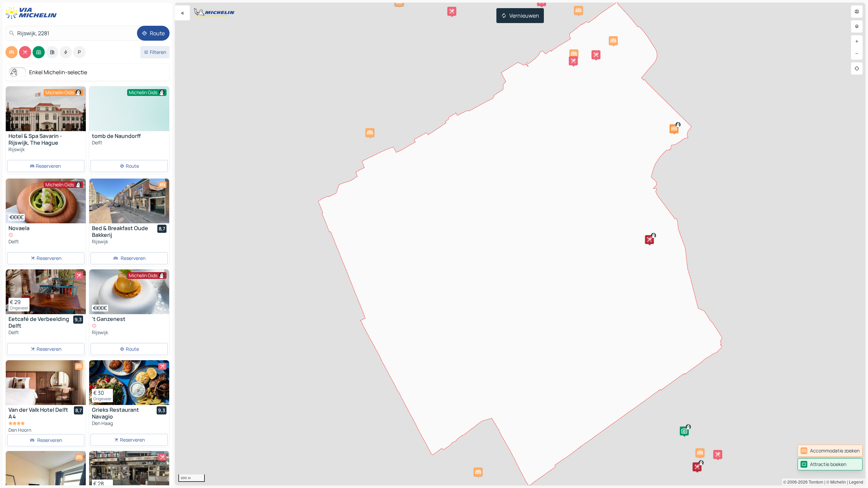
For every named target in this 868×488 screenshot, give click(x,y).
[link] (830, 451)
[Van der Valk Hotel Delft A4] (46, 382)
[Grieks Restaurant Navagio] (129, 382)
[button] (674, 128)
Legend (856, 482)
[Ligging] (857, 68)
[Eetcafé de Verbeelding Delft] (46, 291)
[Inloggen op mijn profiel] (857, 11)
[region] (520, 244)
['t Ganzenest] (129, 291)
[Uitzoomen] (857, 53)
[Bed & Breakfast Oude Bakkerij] (129, 201)
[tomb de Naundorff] (129, 116)
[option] (11, 52)
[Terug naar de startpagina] (32, 12)
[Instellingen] (857, 26)
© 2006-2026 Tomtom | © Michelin (814, 482)
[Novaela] (46, 201)
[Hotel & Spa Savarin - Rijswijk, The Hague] (46, 108)
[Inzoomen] (857, 41)
